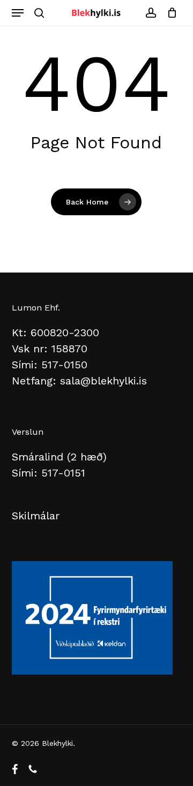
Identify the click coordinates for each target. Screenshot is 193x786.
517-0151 (63, 472)
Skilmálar (36, 515)
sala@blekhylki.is (103, 380)
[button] (18, 12)
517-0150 (64, 364)
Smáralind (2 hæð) (59, 456)
